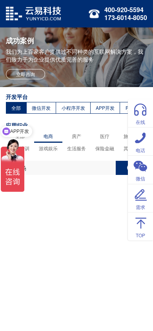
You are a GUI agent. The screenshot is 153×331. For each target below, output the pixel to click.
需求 (140, 207)
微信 (140, 178)
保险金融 (104, 148)
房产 (76, 136)
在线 (140, 121)
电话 (140, 150)
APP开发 (105, 107)
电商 (48, 136)
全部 (16, 107)
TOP (140, 235)
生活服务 (76, 148)
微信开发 (41, 107)
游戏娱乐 (48, 148)
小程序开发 (73, 107)
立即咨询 (25, 74)
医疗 (104, 136)
